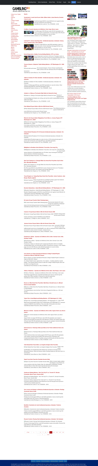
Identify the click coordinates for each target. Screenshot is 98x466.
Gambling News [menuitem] (32, 2)
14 (63, 432)
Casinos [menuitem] (79, 2)
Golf (12, 31)
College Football (15, 20)
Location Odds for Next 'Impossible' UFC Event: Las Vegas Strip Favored (77, 98)
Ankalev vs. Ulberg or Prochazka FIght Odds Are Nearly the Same (40, 93)
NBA (12, 27)
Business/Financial (15, 44)
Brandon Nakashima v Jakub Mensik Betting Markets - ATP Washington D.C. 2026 (44, 188)
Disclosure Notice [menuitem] (54, 461)
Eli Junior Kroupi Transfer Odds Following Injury (36, 200)
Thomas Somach (15, 58)
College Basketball (15, 25)
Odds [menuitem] (69, 2)
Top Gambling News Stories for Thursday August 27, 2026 (76, 38)
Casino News (14, 41)
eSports (13, 28)
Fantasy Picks (14, 34)
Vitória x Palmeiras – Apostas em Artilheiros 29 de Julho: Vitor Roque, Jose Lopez (44, 270)
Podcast (13, 17)
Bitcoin (12, 47)
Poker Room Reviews (16, 55)
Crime (12, 42)
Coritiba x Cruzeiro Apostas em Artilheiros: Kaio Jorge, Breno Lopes (41, 29)
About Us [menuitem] (33, 461)
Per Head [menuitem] (59, 2)
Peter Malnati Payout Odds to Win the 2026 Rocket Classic (38, 106)
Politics (12, 49)
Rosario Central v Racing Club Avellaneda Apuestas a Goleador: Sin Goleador (43, 419)
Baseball (13, 53)
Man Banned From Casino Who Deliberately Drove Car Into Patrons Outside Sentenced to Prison (76, 83)
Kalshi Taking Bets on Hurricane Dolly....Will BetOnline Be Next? (76, 54)
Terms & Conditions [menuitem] (45, 461)
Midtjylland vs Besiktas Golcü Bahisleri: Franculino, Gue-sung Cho (41, 147)
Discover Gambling (15, 56)
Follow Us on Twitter (16, 14)
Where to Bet (14, 23)
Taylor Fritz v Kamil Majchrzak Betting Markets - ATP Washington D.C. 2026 (43, 298)
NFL (12, 19)
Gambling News (15, 36)
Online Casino (14, 52)
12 (57, 432)
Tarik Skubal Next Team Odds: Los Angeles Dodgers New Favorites (41, 344)
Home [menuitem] (65, 461)
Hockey (13, 50)
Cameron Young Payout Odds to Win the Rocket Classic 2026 (39, 211)
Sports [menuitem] (73, 2)
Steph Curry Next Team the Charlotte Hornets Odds (37, 359)
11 (54, 432)
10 (51, 432)
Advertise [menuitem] (38, 461)
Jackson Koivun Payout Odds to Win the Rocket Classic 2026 (39, 223)
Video (12, 15)
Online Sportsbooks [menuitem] (42, 2)
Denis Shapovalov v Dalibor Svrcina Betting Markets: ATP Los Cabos (41, 54)
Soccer (12, 22)
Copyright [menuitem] (61, 461)
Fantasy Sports (14, 33)
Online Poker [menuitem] (52, 2)
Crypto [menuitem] (64, 2)
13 (60, 432)
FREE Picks (14, 45)
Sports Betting (14, 39)
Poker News (14, 38)
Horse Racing (14, 30)
